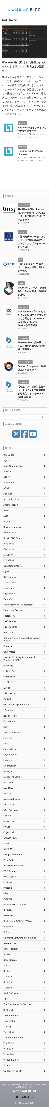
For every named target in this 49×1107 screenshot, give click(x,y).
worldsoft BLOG (24, 1091)
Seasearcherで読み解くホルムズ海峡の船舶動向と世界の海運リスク (32, 346)
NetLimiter (37, 134)
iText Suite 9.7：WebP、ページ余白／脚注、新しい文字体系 (31, 267)
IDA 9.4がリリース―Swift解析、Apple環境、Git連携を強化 (32, 291)
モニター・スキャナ (34, 137)
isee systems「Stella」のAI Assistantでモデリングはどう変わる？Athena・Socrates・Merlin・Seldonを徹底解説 (32, 318)
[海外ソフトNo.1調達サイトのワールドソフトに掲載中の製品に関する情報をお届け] (24, 10)
